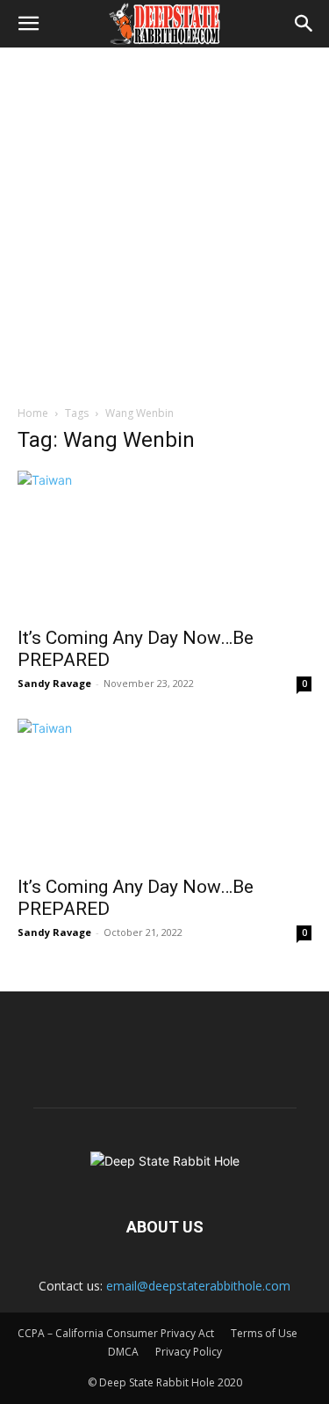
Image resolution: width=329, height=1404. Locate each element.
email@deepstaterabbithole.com (198, 1285)
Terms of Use (264, 1333)
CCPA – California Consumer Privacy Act (116, 1333)
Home (33, 413)
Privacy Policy (188, 1351)
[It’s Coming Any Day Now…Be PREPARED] (164, 543)
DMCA (123, 1351)
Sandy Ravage (54, 683)
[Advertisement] (164, 221)
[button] (28, 24)
